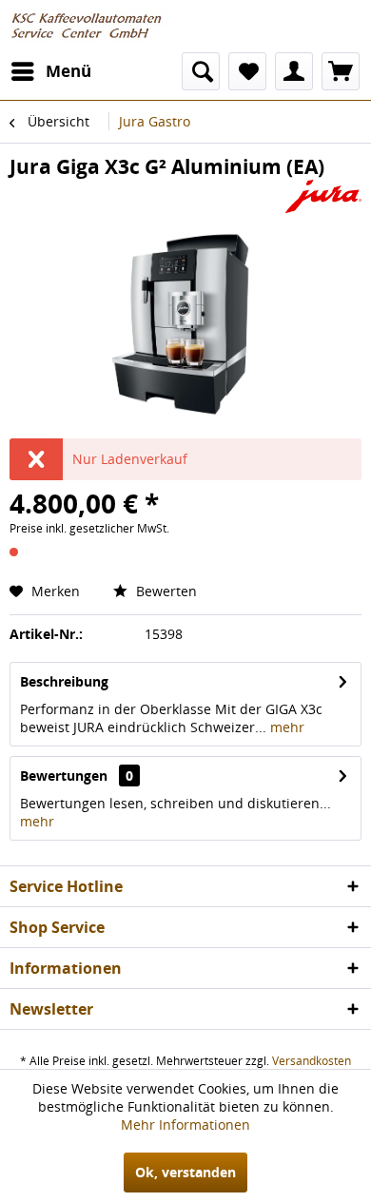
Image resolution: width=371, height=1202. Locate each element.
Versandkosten (311, 1061)
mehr (285, 727)
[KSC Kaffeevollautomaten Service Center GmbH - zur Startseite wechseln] (91, 26)
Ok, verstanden (185, 1172)
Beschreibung (64, 681)
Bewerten (164, 591)
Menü (68, 71)
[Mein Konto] (294, 71)
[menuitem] (50, 71)
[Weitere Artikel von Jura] (323, 196)
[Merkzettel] (247, 71)
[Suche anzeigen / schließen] (201, 71)
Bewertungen (63, 775)
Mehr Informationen (185, 1124)
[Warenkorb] (341, 71)
